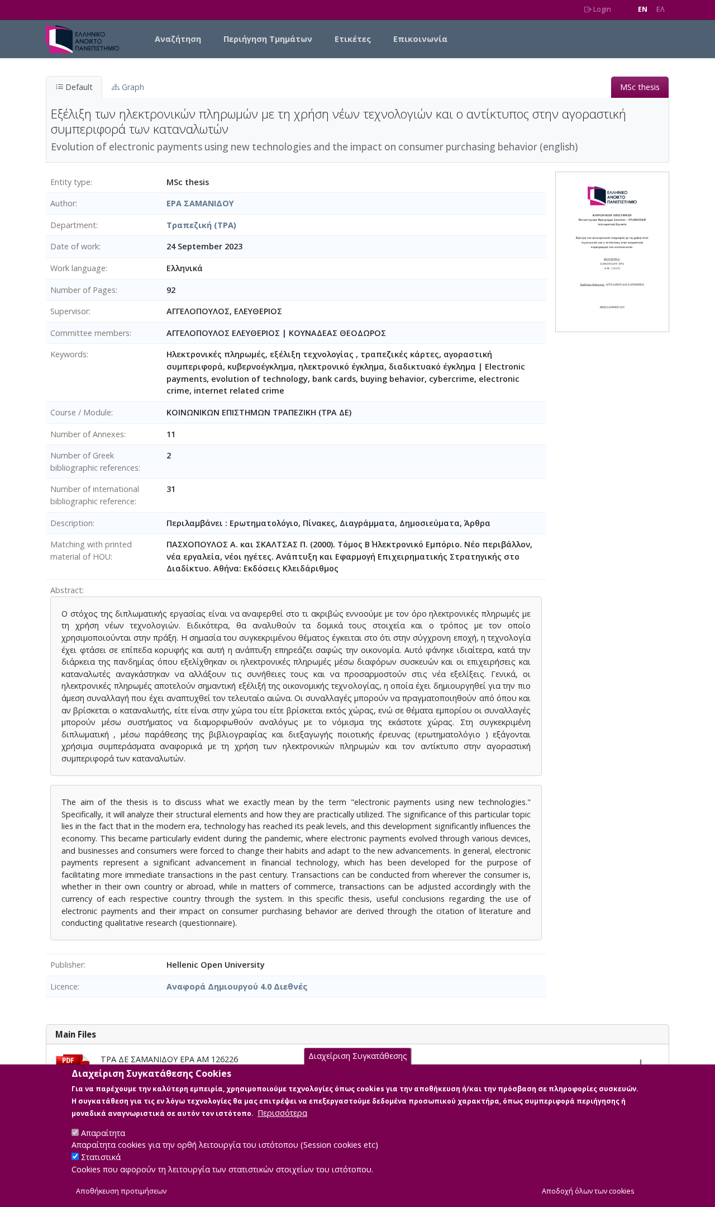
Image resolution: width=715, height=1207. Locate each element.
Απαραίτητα (103, 1132)
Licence (64, 986)
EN (642, 9)
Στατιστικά (101, 1157)
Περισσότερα (282, 1112)
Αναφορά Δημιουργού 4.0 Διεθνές (236, 986)
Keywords (68, 354)
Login (601, 9)
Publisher (67, 964)
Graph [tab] (132, 87)
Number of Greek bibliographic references (94, 461)
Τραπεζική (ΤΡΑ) (201, 225)
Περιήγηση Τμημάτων (267, 39)
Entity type (70, 182)
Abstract (66, 590)
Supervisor (69, 311)
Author (62, 203)
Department (73, 225)
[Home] (87, 39)
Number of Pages (83, 290)
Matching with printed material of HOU (91, 550)
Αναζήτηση (178, 39)
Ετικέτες (353, 39)
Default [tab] (78, 87)
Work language (78, 268)
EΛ (660, 9)
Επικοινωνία (420, 39)
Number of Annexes (87, 434)
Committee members (90, 333)
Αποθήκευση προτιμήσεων (121, 1191)
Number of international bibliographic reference (94, 495)
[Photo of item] (612, 250)
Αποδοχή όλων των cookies (588, 1191)
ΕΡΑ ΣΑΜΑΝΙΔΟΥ (200, 203)
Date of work (74, 246)
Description (71, 523)
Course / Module (80, 412)
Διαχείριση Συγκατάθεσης (357, 1055)
